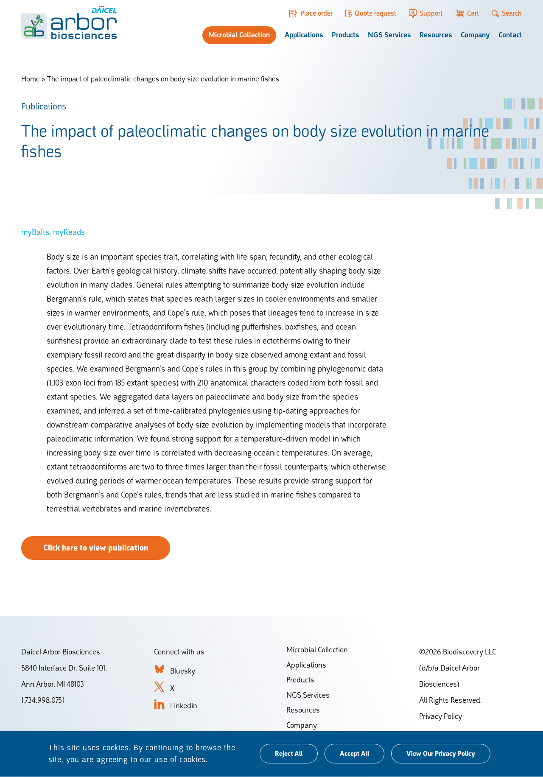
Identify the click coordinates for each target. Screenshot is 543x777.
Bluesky (182, 671)
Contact (510, 35)
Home (30, 79)
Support (431, 13)
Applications (304, 35)
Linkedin (183, 705)
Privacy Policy (440, 716)
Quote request (375, 13)
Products (345, 35)
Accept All (354, 754)
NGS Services (389, 35)
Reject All (288, 754)
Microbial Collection (239, 35)
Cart (473, 13)
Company (475, 35)
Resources (436, 35)
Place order (316, 13)
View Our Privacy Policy (440, 754)
